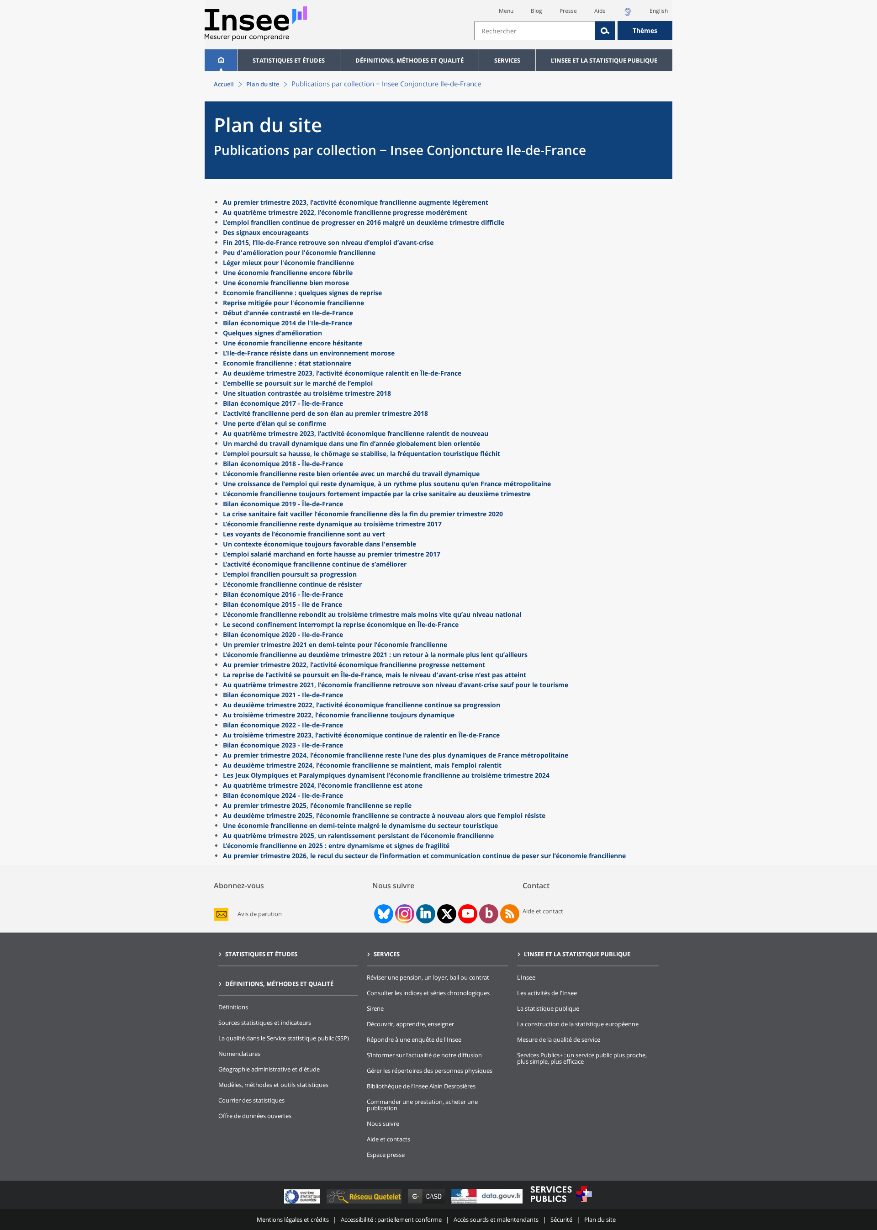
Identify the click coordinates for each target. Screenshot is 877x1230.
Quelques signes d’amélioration (272, 333)
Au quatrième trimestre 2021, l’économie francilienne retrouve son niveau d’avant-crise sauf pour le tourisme (395, 684)
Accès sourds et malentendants (496, 1219)
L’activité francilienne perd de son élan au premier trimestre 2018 (325, 413)
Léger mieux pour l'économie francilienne (288, 262)
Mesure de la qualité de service (558, 1039)
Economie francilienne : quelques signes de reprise (302, 292)
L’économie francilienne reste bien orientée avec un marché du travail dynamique (351, 473)
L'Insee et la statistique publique (604, 60)
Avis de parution (260, 914)
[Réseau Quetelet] (365, 1203)
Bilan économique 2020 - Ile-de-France (283, 634)
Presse (568, 11)
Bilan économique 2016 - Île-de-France (283, 594)
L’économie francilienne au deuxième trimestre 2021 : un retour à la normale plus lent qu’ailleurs (375, 654)
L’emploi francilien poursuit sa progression (290, 574)
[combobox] (573, 30)
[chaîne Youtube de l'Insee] (468, 913)
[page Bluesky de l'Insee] (382, 913)
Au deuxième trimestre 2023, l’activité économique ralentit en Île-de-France (342, 373)
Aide (600, 11)
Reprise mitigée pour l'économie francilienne (293, 302)
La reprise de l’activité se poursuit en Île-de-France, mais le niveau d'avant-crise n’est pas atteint (374, 674)
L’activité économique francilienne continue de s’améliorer (315, 564)
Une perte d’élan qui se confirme (274, 423)
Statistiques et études (289, 60)
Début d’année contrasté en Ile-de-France (288, 312)
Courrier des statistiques (251, 1100)
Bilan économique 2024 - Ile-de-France (283, 795)
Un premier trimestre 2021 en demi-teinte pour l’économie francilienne (335, 644)
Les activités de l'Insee (547, 993)
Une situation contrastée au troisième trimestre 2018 (307, 393)
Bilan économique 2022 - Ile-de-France (283, 725)
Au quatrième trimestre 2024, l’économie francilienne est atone (323, 785)
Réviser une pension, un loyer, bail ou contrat (428, 977)
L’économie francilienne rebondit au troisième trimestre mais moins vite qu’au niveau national (372, 614)
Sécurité (561, 1219)
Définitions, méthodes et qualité (409, 60)
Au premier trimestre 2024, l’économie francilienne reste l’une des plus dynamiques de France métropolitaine (395, 755)
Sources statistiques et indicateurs (264, 1022)
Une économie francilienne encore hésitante (292, 343)
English (659, 11)
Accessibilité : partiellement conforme (391, 1219)
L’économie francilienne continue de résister (292, 584)
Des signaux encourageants (266, 232)
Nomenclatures (239, 1054)
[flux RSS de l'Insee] (509, 913)
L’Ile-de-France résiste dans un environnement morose (309, 353)
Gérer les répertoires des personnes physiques (429, 1070)
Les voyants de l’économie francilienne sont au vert (304, 534)
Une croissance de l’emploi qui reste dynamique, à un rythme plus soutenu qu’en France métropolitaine (387, 483)
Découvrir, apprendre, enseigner (410, 1024)
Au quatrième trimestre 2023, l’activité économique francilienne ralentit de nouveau (355, 433)
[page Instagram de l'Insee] (403, 913)
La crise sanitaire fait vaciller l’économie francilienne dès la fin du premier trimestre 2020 (363, 513)
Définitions (233, 1007)
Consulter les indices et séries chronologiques (428, 993)
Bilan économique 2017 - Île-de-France (283, 403)
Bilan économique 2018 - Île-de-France (283, 463)
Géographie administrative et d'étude (269, 1069)
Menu (506, 11)
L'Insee (526, 977)
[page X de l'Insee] (447, 914)
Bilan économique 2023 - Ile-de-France (283, 745)
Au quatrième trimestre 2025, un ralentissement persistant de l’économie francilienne (358, 835)
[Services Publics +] (561, 1203)
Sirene (375, 1008)
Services (507, 60)
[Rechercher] (605, 30)
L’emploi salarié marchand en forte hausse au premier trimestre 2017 (331, 554)
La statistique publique (548, 1008)
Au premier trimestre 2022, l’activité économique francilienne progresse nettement (354, 664)
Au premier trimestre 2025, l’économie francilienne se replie (317, 805)
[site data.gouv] (487, 1203)
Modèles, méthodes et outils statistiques (273, 1085)
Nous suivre (383, 1123)
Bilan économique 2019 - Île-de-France (283, 503)
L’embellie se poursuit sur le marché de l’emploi (298, 383)
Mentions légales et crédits (293, 1219)
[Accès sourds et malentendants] (627, 14)
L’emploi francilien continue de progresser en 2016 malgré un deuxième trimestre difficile (363, 222)
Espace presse (386, 1154)
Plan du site (262, 84)
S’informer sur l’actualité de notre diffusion (424, 1055)
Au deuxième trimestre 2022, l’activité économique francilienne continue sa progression (361, 704)
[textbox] (534, 30)
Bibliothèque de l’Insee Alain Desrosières (421, 1086)
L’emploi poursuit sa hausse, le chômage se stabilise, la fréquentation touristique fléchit (361, 453)
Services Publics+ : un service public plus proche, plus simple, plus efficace (582, 1058)
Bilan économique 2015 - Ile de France (282, 604)
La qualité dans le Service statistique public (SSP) (283, 1038)
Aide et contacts (388, 1139)
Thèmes (645, 30)
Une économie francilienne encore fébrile (288, 272)
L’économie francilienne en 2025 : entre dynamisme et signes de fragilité (336, 845)
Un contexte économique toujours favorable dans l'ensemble (319, 544)
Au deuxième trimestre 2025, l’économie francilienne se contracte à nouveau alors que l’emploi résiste (384, 815)
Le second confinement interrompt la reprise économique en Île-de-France (341, 624)
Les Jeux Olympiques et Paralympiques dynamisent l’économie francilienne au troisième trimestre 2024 (386, 775)
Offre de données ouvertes (254, 1116)
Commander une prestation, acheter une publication (422, 1104)
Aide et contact (543, 911)
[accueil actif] (221, 60)
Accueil (224, 84)
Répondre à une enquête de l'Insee (414, 1039)
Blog (536, 11)
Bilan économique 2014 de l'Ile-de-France (287, 322)
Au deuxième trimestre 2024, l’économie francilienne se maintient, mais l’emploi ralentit (362, 765)
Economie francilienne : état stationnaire (287, 363)
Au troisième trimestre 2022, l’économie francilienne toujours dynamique (338, 714)
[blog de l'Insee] (489, 914)
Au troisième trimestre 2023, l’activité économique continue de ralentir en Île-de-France (361, 735)
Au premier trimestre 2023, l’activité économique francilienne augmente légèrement (355, 202)
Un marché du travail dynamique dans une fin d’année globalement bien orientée (351, 443)
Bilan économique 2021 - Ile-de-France (283, 694)
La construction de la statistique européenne (578, 1024)
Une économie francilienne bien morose (286, 282)
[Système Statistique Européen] (303, 1203)
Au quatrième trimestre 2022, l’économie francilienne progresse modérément (345, 212)
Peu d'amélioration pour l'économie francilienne (299, 252)
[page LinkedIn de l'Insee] (425, 913)
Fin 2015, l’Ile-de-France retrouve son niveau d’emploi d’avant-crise (328, 242)
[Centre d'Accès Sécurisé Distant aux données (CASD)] (427, 1203)
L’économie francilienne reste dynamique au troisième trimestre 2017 (332, 524)
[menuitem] (221, 60)
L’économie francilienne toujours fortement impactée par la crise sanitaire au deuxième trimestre (376, 493)
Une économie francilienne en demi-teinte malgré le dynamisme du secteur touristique (360, 825)
